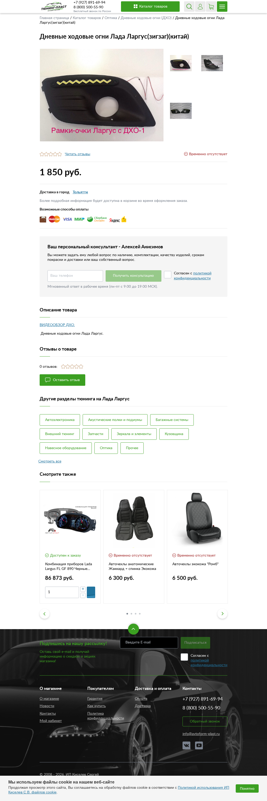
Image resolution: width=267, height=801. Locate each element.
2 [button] (131, 614)
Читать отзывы (77, 154)
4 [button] (140, 614)
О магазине (49, 699)
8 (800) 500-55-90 (88, 7)
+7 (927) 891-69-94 (89, 2)
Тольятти (80, 192)
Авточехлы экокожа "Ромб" (195, 564)
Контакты (48, 713)
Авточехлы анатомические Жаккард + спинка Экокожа (132, 566)
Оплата (141, 699)
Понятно (247, 788)
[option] (102, 95)
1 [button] (127, 614)
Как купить (96, 706)
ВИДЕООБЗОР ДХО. (57, 325)
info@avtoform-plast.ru (201, 734)
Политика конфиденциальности (105, 716)
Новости (47, 706)
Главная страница (55, 18)
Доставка (143, 706)
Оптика (111, 18)
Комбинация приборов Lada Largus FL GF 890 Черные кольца (68, 566)
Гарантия (94, 699)
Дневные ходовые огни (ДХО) (147, 18)
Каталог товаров (153, 6)
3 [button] (135, 614)
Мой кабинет (51, 721)
